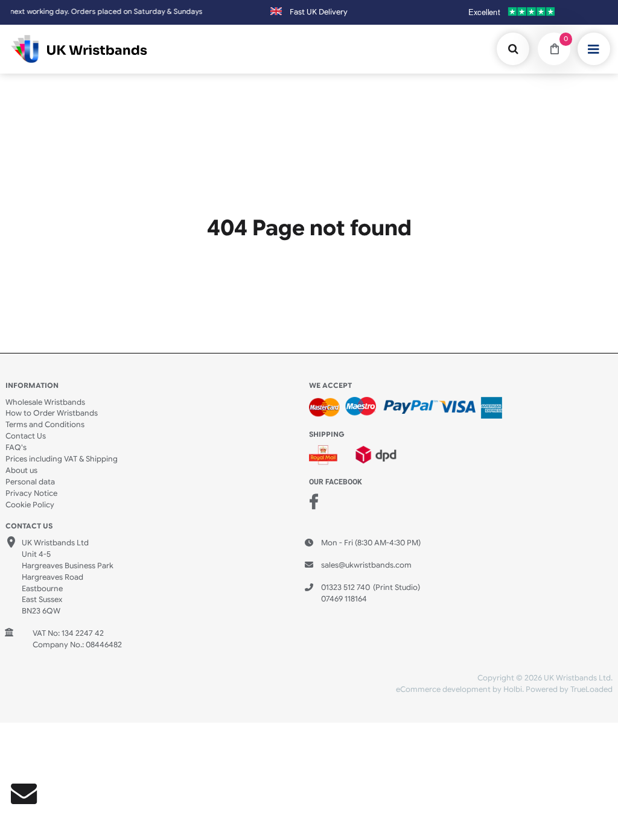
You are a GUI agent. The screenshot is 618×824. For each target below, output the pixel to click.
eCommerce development (443, 689)
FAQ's (16, 447)
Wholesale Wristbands (45, 402)
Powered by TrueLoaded (569, 689)
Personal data (30, 482)
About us (21, 470)
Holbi (512, 689)
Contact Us (25, 436)
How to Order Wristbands (51, 413)
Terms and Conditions (44, 424)
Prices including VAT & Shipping (61, 459)
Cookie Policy (29, 505)
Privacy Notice (31, 493)
